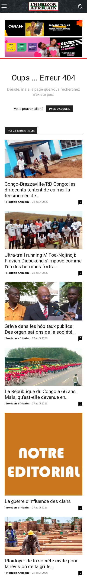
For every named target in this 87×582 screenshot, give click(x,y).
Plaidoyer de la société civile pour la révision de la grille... (41, 563)
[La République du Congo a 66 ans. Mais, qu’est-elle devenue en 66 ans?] (43, 367)
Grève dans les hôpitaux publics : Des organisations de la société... (40, 329)
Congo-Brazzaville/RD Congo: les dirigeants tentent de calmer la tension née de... (40, 189)
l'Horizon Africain (17, 201)
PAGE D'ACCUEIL (59, 109)
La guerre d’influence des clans (38, 501)
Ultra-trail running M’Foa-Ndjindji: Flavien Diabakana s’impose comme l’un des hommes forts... (43, 260)
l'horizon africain (17, 338)
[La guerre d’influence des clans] (43, 454)
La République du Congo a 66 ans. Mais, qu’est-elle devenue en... (41, 394)
